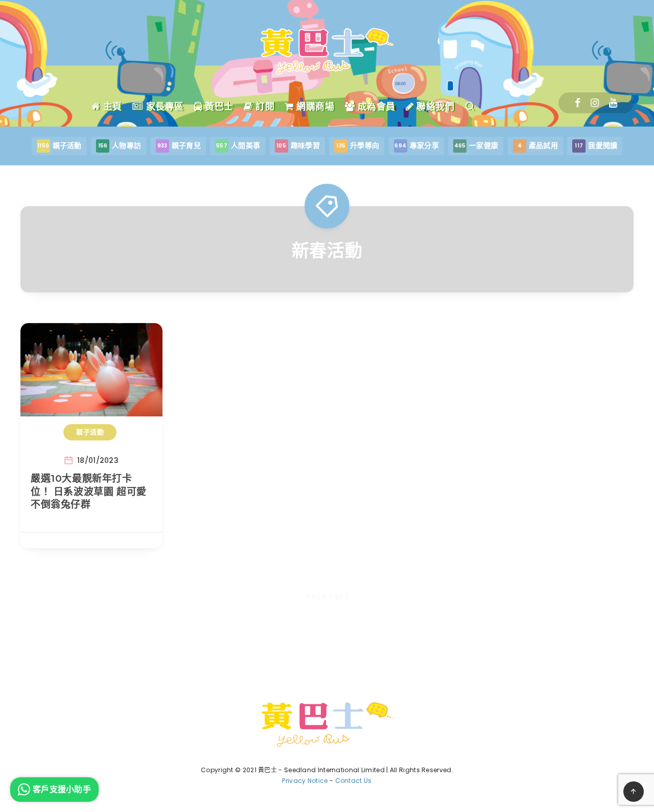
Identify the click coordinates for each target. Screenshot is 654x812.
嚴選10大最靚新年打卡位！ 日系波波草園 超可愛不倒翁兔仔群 (89, 491)
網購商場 (314, 106)
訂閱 (263, 106)
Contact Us (353, 780)
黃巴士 (217, 106)
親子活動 (90, 432)
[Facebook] (577, 102)
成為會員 (375, 106)
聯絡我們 (434, 106)
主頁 (111, 106)
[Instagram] (595, 102)
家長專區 (163, 106)
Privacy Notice (305, 780)
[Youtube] (613, 102)
